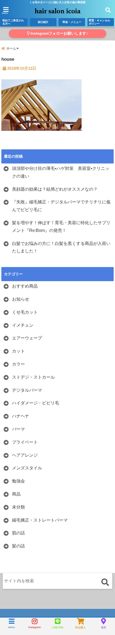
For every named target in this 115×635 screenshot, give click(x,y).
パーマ (18, 429)
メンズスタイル (27, 468)
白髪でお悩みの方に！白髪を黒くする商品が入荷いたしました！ (61, 247)
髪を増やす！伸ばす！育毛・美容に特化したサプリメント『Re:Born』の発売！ (61, 226)
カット (18, 351)
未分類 (18, 507)
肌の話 (18, 533)
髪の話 (18, 546)
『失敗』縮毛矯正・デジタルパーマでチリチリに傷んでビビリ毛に (61, 206)
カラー (18, 364)
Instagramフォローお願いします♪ (58, 33)
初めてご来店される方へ (13, 22)
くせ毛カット (25, 312)
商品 (16, 494)
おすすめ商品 (25, 286)
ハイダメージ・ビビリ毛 (35, 403)
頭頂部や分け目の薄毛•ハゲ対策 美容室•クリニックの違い (60, 172)
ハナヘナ (20, 416)
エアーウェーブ (27, 338)
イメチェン (22, 325)
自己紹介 (43, 22)
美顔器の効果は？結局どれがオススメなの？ (55, 189)
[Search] (105, 582)
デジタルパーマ (27, 390)
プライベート (25, 442)
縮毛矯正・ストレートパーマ (40, 520)
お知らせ (20, 299)
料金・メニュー (72, 22)
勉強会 (18, 481)
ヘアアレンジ (25, 455)
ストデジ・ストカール (33, 377)
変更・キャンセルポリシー (99, 22)
